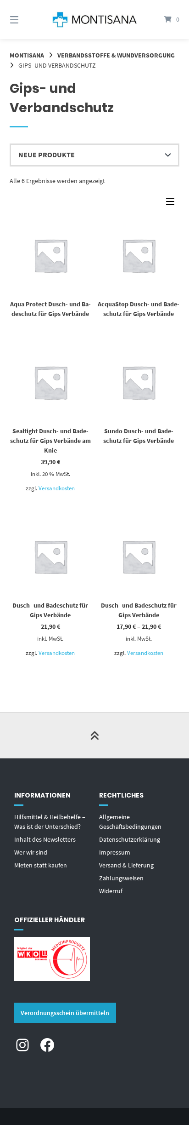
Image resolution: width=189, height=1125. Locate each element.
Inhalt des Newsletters (45, 839)
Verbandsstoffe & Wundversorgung (116, 55)
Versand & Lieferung (126, 865)
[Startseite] (94, 19)
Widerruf (110, 891)
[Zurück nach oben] (94, 735)
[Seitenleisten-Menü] (172, 203)
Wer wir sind (30, 852)
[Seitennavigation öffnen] (27, 19)
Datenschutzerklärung (129, 839)
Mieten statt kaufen (40, 865)
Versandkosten (57, 488)
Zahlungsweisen (121, 878)
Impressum (114, 852)
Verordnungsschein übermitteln (65, 1013)
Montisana (27, 55)
